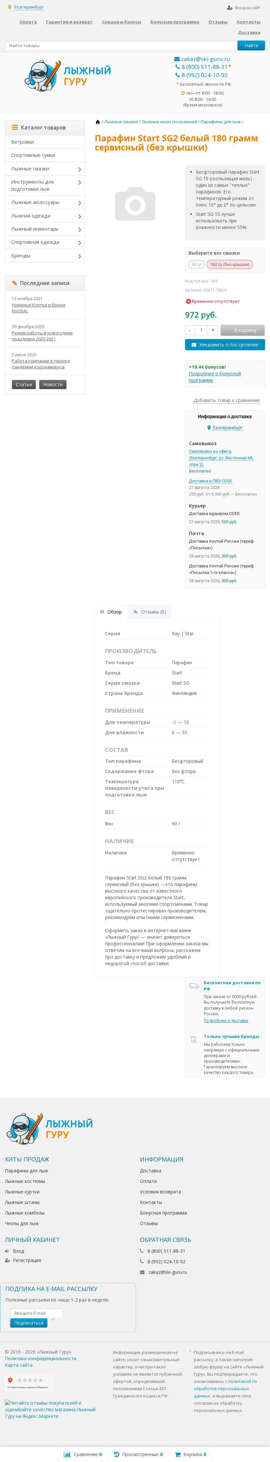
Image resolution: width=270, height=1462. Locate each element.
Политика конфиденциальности (40, 1358)
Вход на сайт (247, 8)
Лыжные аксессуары (35, 202)
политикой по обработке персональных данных (225, 1388)
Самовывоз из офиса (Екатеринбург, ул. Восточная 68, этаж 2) (221, 458)
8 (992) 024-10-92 (205, 75)
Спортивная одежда (35, 242)
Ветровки (22, 141)
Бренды (20, 255)
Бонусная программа (174, 22)
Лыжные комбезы (24, 1213)
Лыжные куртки (22, 1192)
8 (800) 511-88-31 (205, 67)
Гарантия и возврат (69, 22)
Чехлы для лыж (22, 1223)
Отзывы (218, 22)
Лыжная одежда (30, 215)
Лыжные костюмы (25, 1181)
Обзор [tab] (114, 612)
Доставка (249, 32)
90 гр (197, 264)
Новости (53, 384)
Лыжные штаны (22, 1202)
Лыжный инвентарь (35, 228)
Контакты (248, 22)
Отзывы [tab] (153, 612)
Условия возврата (160, 1192)
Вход (18, 1251)
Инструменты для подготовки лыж (32, 185)
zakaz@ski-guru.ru (205, 59)
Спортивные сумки (33, 155)
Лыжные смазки (30, 168)
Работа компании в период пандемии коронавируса (41, 364)
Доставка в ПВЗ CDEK (210, 480)
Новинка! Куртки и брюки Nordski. (39, 308)
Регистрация (27, 1260)
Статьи (24, 384)
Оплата (28, 22)
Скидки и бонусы (121, 22)
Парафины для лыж (26, 1170)
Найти (251, 45)
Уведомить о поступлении (228, 344)
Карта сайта (19, 1365)
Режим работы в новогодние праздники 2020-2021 (42, 336)
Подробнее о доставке (226, 1020)
